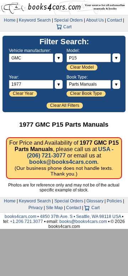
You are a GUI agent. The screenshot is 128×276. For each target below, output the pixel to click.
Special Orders (68, 20)
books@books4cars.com (63, 162)
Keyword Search (35, 20)
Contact (114, 20)
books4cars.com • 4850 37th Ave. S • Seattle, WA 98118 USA (63, 216)
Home (10, 20)
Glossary (94, 201)
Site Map (54, 207)
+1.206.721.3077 (26, 221)
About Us (95, 20)
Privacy (35, 207)
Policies (114, 201)
